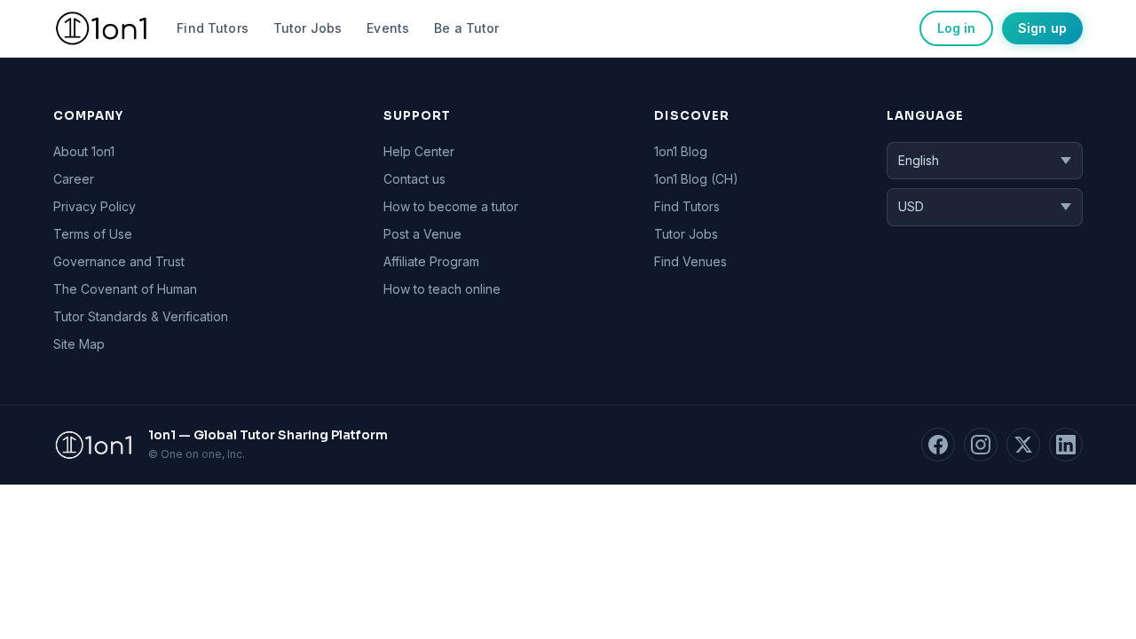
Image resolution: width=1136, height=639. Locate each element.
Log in (956, 28)
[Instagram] (981, 445)
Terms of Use (92, 233)
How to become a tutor (450, 206)
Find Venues (690, 261)
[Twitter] (1023, 445)
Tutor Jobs (307, 28)
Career (73, 178)
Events (388, 28)
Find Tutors (212, 28)
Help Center (418, 151)
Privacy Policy (94, 206)
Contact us (414, 178)
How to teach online (442, 288)
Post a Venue (422, 233)
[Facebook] (938, 445)
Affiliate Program (431, 261)
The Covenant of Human (125, 288)
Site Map (79, 343)
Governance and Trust (119, 261)
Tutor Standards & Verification (140, 316)
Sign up (1042, 28)
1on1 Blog (680, 151)
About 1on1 (83, 151)
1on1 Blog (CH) (696, 178)
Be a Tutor (466, 28)
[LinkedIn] (1066, 445)
